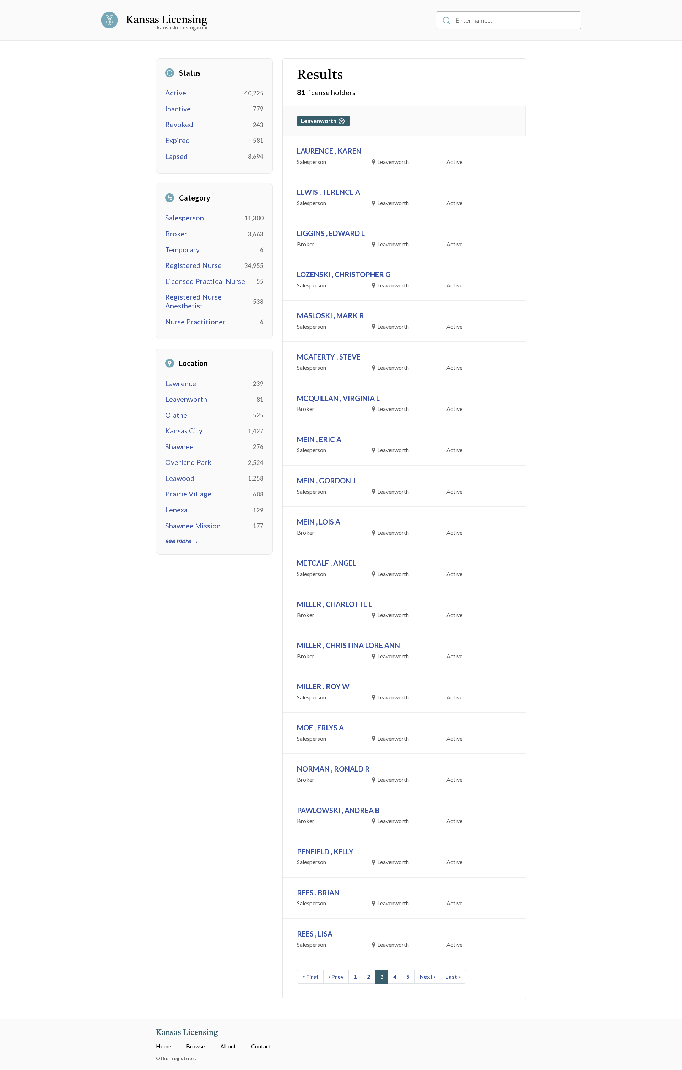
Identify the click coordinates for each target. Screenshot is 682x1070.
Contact (261, 1046)
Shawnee (179, 446)
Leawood (180, 478)
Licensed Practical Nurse (205, 281)
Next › (427, 976)
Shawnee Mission (193, 525)
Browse (195, 1046)
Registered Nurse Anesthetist (193, 301)
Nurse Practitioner (195, 321)
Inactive (178, 108)
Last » (453, 976)
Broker (176, 233)
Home (163, 1046)
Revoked (179, 124)
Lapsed (176, 156)
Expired (177, 140)
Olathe (176, 415)
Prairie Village (188, 493)
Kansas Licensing (166, 20)
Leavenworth (186, 399)
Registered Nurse (193, 265)
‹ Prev (336, 976)
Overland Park (188, 462)
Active (175, 92)
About (228, 1046)
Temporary (182, 249)
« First (310, 976)
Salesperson (184, 217)
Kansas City (183, 430)
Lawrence (180, 383)
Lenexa (176, 509)
